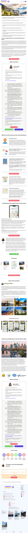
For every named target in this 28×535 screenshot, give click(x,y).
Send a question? (14, 477)
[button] (1, 4)
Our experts (22, 489)
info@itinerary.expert (12, 503)
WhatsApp (11, 504)
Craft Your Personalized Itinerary (13, 275)
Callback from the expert (18, 129)
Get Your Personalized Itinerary (13, 235)
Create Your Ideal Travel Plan (13, 200)
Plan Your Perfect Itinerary (13, 173)
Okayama (3, 521)
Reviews (22, 487)
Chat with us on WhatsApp (8, 129)
